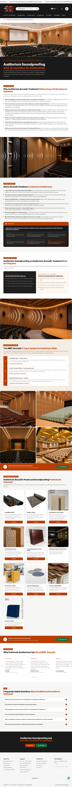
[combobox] (33, 8)
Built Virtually (65, 785)
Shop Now (14, 522)
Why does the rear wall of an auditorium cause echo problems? (21, 704)
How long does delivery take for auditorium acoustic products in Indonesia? (24, 724)
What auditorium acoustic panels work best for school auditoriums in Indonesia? (25, 709)
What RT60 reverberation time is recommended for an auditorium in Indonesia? (25, 699)
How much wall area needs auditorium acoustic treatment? (20, 714)
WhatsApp (42, 745)
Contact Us (30, 745)
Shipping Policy (29, 785)
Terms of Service (21, 785)
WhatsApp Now (63, 466)
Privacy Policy (13, 785)
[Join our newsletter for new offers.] (66, 766)
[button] (22, 8)
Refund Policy (6, 785)
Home (5, 19)
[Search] (36, 8)
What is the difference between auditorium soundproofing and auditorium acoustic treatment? (29, 719)
